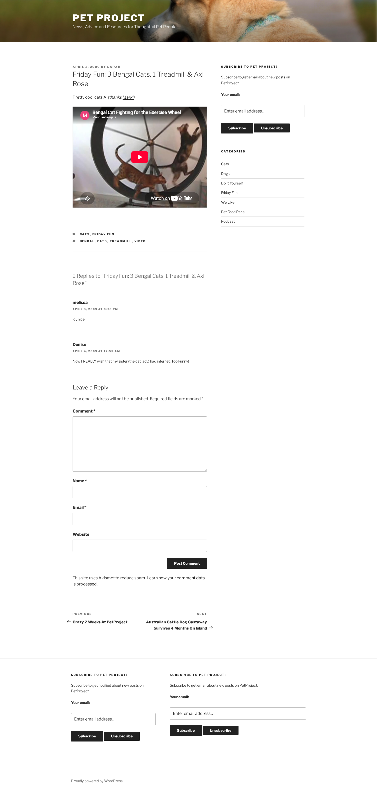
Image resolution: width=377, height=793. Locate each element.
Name (80, 480)
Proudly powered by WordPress (97, 781)
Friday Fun (103, 234)
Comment (84, 411)
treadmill (121, 241)
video (140, 241)
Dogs (225, 173)
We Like (227, 202)
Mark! (128, 97)
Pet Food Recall (233, 212)
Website (81, 534)
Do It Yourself (232, 183)
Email (79, 507)
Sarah (114, 67)
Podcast (228, 221)
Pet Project (109, 18)
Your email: (230, 94)
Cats (85, 234)
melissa (80, 302)
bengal (87, 241)
